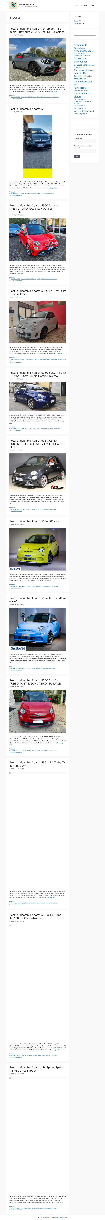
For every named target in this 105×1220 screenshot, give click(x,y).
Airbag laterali (80, 48)
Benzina (34, 97)
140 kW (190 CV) (15, 1208)
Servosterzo (80, 108)
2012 (17, 750)
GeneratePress (63, 1217)
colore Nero (53, 509)
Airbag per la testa (79, 53)
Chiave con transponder (80, 60)
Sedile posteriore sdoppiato (79, 105)
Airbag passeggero (84, 51)
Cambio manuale (45, 193)
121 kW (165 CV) (15, 428)
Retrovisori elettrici (80, 99)
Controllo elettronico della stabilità (84, 71)
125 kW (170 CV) (15, 97)
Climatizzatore (79, 67)
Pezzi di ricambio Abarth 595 (27, 108)
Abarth (13, 95)
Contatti (92, 5)
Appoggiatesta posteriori (82, 55)
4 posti (30, 193)
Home (76, 5)
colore (52, 193)
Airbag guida (80, 45)
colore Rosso (53, 279)
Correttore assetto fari (83, 83)
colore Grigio (55, 97)
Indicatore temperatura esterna (81, 90)
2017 (26, 279)
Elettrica (55, 586)
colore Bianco (54, 903)
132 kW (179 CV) (15, 1055)
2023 (17, 668)
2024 (17, 586)
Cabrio (39, 97)
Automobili (77, 23)
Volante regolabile (80, 114)
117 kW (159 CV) (15, 359)
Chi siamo (84, 5)
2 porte (22, 97)
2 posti (27, 97)
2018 (30, 97)
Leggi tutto (53, 91)
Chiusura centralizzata (84, 65)
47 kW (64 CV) (27, 586)
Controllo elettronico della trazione (83, 77)
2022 (26, 1055)
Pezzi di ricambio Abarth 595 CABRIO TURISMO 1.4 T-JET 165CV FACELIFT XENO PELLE (36, 444)
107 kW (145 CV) (15, 193)
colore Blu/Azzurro (55, 428)
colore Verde (49, 586)
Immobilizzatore (82, 87)
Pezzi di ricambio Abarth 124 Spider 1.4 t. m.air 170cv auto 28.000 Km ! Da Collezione (36, 30)
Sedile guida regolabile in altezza (82, 102)
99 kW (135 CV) (27, 750)
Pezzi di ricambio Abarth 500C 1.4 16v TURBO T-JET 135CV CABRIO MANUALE (35, 682)
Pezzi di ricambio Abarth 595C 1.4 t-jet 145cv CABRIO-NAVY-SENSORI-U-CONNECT (34, 209)
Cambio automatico (46, 97)
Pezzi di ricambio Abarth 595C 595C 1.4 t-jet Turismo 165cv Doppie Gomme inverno (37, 374)
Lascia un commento (16, 98)
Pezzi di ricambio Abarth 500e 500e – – (34, 521)
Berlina (38, 193)
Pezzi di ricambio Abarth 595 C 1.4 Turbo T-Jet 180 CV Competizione (37, 916)
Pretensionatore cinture (82, 95)
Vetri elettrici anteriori (84, 111)
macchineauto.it (26, 4)
